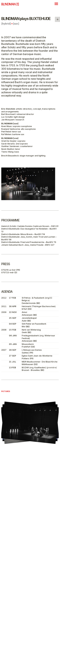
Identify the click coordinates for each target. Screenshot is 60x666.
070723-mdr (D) (9, 272)
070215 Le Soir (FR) (10, 270)
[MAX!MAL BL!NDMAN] (57, 19)
